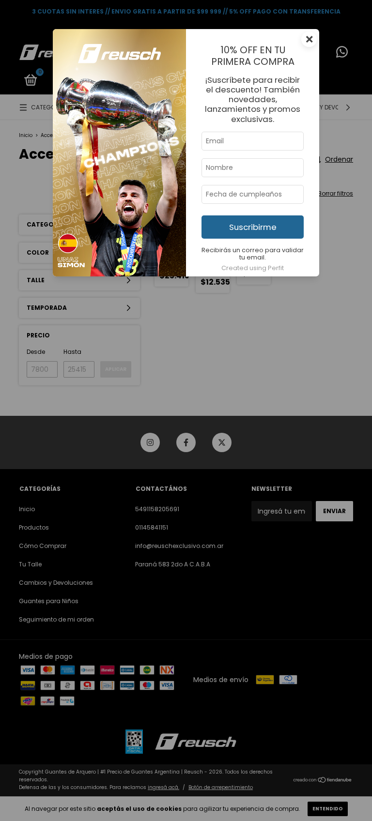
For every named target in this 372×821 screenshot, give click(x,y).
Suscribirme (253, 227)
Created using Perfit (252, 268)
